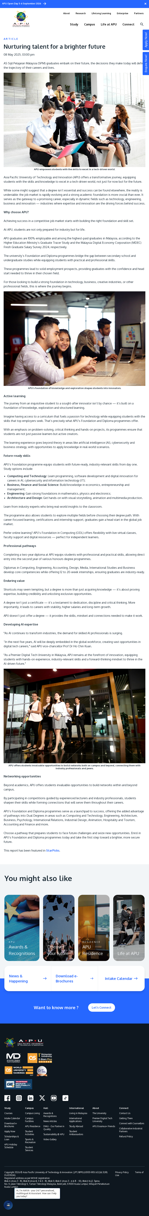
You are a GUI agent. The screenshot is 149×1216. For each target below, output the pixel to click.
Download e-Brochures (10, 1125)
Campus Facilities (29, 1120)
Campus (29, 1108)
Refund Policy (126, 1136)
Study (7, 1108)
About (95, 1108)
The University (99, 1113)
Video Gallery (50, 1139)
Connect (123, 1108)
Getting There (125, 1118)
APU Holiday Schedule (10, 1146)
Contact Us (124, 1113)
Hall (45, 1108)
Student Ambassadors (76, 1133)
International (76, 1108)
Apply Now (9, 1131)
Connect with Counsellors (131, 1123)
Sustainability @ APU (53, 1134)
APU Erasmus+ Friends (103, 1126)
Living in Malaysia (78, 1113)
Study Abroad (76, 1126)
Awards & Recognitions (50, 1114)
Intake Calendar (12, 1118)
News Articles (50, 1121)
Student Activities (29, 1133)
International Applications (75, 1120)
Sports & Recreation (30, 1141)
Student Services (29, 1149)
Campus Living (32, 1113)
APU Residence (32, 1126)
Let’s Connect (101, 1007)
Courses (8, 1113)
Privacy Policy (122, 1172)
